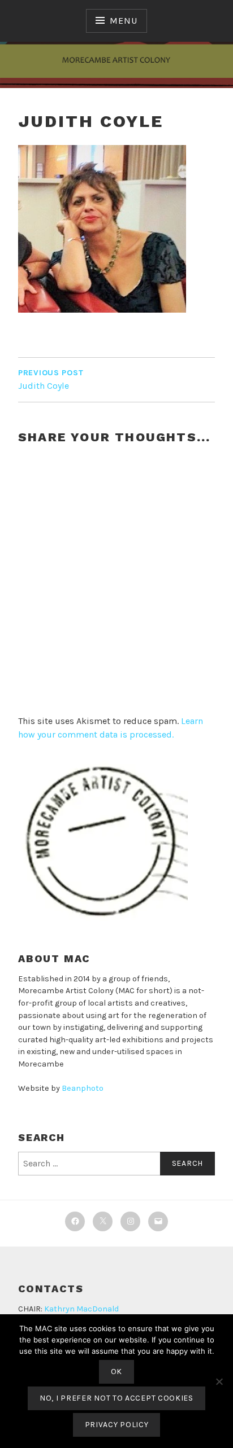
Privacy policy (117, 1424)
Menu (123, 20)
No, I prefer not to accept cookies (116, 1398)
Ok (116, 1371)
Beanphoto (82, 1088)
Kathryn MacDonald (81, 1309)
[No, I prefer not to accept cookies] (219, 1381)
